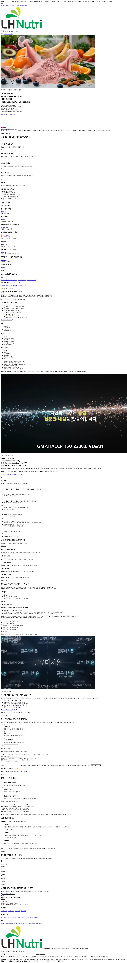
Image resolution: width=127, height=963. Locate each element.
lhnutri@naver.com (40, 954)
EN (3, 30)
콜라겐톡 (36, 917)
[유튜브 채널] (3, 127)
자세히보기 (3, 212)
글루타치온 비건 (19, 917)
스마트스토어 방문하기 (7, 474)
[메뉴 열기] (2, 3)
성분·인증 (11, 5)
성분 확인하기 (13, 114)
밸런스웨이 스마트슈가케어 (8, 917)
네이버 (2, 129)
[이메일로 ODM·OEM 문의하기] (3, 896)
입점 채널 (3, 923)
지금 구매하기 (4, 114)
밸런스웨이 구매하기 (6, 320)
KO (1, 30)
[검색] (2, 34)
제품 (2, 5)
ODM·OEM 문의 (27, 923)
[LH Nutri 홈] (22, 29)
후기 (16, 5)
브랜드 (19, 5)
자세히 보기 (4, 244)
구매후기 (13, 923)
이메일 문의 (13, 710)
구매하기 (3, 546)
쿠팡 (5, 129)
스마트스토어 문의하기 (37, 923)
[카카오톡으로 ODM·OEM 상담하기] (1, 896)
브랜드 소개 (19, 923)
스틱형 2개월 (4, 911)
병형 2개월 (17, 911)
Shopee (12, 129)
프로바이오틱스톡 (29, 917)
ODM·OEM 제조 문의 (20, 474)
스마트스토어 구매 (8, 34)
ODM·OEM (24, 5)
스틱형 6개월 (11, 911)
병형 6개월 (23, 911)
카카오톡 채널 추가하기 (8, 894)
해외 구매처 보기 (5, 227)
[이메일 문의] (5, 127)
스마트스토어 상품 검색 (7, 31)
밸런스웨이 (6, 5)
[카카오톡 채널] (1, 127)
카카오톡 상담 (6, 710)
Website (2, 745)
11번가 (9, 129)
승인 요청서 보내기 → (96, 765)
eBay (16, 129)
